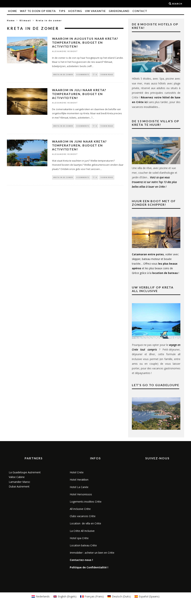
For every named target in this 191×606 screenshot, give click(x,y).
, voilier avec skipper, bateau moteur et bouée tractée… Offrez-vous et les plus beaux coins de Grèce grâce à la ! (155, 263)
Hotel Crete (77, 472)
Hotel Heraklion (79, 479)
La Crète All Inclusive (82, 531)
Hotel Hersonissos (81, 494)
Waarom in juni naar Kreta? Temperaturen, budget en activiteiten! (79, 145)
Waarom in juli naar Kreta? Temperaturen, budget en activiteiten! (79, 94)
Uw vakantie (95, 10)
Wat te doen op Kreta (38, 10)
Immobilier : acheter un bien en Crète (92, 552)
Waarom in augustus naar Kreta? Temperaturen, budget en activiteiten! (85, 42)
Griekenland (119, 10)
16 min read (107, 177)
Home (12, 10)
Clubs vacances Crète (83, 516)
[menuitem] (41, 596)
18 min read (107, 74)
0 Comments (82, 74)
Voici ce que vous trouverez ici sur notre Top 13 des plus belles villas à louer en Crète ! (154, 182)
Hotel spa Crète (79, 538)
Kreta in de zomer (63, 74)
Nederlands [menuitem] (43, 596)
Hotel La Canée (79, 487)
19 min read (107, 126)
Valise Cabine (17, 477)
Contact (139, 10)
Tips (62, 10)
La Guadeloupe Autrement (25, 472)
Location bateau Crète (83, 545)
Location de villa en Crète (85, 523)
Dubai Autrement (19, 486)
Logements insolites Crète (85, 501)
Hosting (75, 10)
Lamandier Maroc (19, 482)
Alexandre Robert (65, 51)
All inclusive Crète (80, 509)
